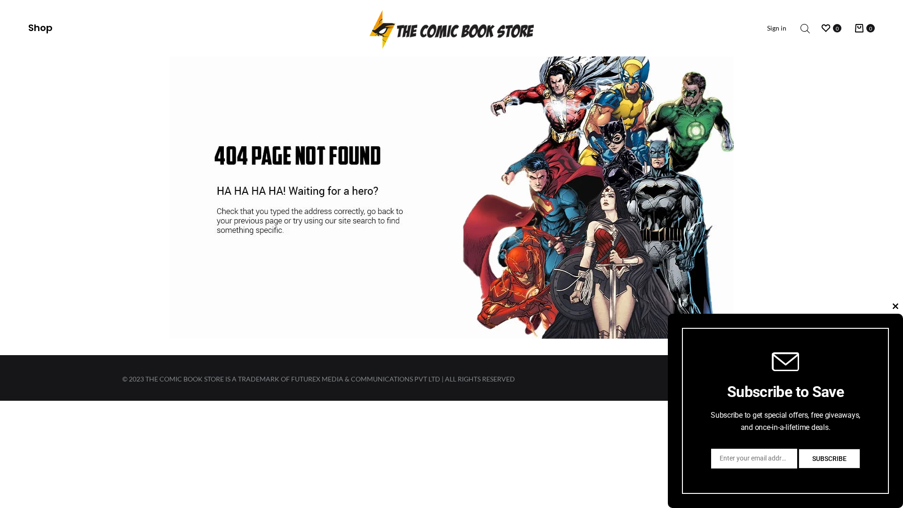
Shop (40, 27)
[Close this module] (895, 306)
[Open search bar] (805, 28)
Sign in (776, 28)
